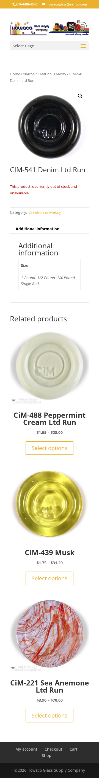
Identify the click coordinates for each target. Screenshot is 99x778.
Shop (46, 755)
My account (26, 749)
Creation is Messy (52, 73)
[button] (80, 96)
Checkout (53, 749)
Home (15, 73)
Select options (49, 448)
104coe (29, 73)
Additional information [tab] (37, 228)
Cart (74, 749)
